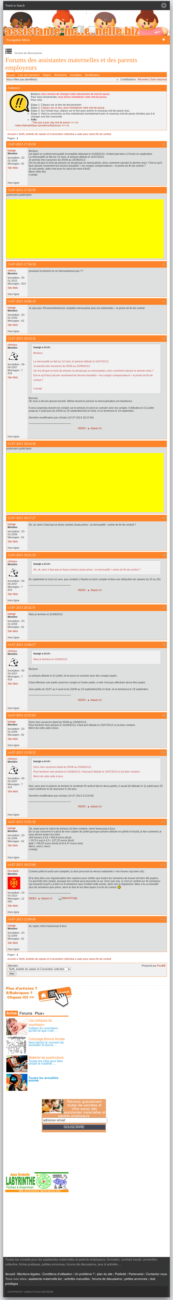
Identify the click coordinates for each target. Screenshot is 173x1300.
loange (12, 150)
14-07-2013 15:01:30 (21, 822)
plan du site (104, 1274)
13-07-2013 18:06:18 (21, 301)
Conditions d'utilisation (57, 1274)
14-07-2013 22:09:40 (21, 919)
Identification (92, 75)
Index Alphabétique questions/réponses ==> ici (42, 125)
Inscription (76, 75)
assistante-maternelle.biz (45, 1279)
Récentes (143, 79)
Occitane (13, 871)
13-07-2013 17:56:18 (21, 264)
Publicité (120, 1274)
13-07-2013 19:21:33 (21, 555)
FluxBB (161, 965)
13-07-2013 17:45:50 (21, 144)
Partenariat (136, 1274)
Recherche (60, 75)
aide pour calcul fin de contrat (94, 134)
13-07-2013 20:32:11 (21, 607)
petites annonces (135, 1279)
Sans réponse (159, 79)
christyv (12, 344)
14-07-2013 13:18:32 (21, 752)
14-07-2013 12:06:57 (21, 644)
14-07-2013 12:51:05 (21, 715)
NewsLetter (92, 29)
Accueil (10, 75)
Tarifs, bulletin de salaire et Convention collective (46, 134)
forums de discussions (107, 1279)
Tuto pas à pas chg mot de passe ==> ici (55, 122)
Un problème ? (85, 1274)
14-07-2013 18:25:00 (21, 864)
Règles (47, 75)
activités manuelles (77, 1279)
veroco (12, 270)
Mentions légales (28, 1274)
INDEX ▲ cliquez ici (90, 428)
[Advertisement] (85, 228)
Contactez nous (156, 1274)
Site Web (13, 167)
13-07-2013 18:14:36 (21, 338)
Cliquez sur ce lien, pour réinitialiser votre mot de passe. (73, 107)
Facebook (80, 29)
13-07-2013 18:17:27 (21, 518)
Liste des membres (29, 75)
